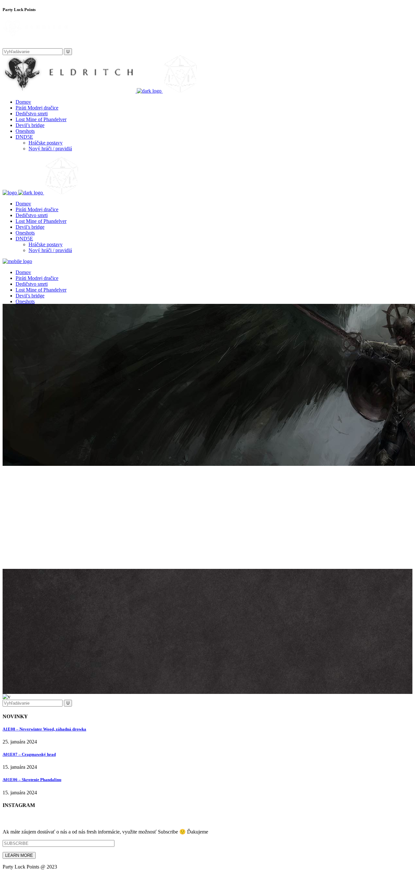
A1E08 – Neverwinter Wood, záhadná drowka (44, 729)
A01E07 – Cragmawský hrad (29, 754)
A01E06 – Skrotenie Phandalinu (32, 779)
